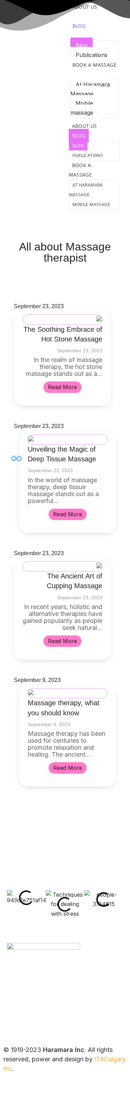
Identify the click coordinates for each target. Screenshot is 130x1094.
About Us (84, 126)
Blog (79, 26)
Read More (62, 387)
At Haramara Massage (90, 89)
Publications (91, 54)
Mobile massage (81, 108)
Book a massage (94, 64)
